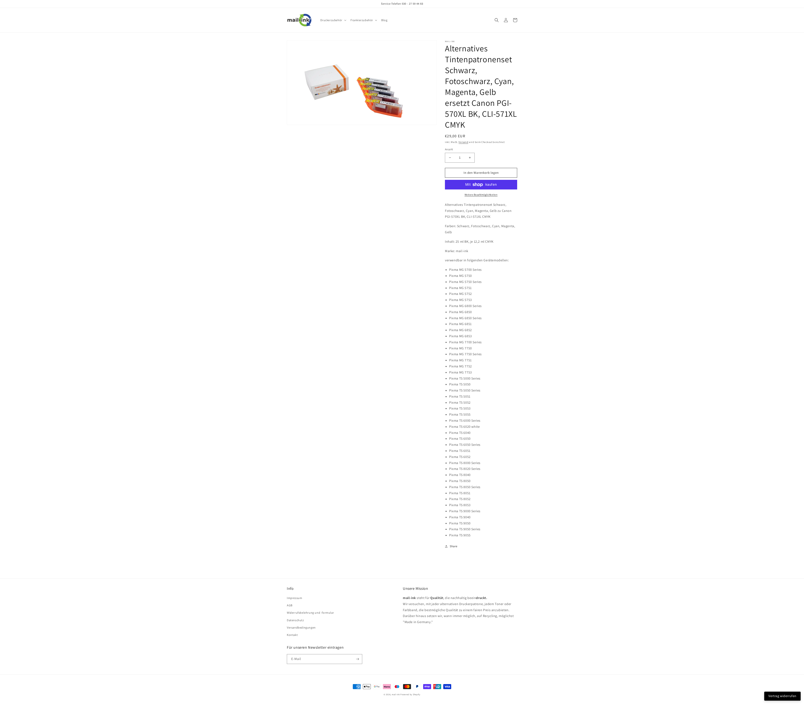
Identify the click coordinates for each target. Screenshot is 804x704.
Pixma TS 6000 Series (465, 420)
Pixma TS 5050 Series (465, 390)
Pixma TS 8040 (460, 475)
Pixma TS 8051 (459, 493)
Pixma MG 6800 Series (465, 306)
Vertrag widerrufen (782, 696)
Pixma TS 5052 (460, 402)
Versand (463, 142)
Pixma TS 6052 (460, 457)
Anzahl (449, 149)
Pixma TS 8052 (460, 499)
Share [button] (453, 546)
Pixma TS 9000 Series (465, 511)
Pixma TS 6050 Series (465, 444)
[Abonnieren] (357, 659)
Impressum (294, 598)
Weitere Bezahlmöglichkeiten (481, 194)
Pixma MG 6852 (460, 330)
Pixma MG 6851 (460, 324)
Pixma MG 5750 (460, 276)
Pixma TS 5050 (460, 384)
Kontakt (292, 635)
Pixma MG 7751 (460, 360)
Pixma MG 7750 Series (465, 354)
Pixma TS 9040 (460, 517)
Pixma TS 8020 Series (465, 469)
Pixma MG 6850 (460, 312)
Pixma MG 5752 (460, 294)
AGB (289, 605)
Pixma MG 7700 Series (465, 342)
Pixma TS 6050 (460, 438)
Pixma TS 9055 (460, 535)
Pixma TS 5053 (460, 408)
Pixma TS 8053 (460, 505)
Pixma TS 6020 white (464, 426)
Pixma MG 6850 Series (465, 318)
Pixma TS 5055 (460, 414)
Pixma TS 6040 (460, 432)
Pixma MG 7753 (460, 372)
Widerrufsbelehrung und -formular (310, 613)
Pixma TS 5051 (459, 396)
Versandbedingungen (301, 627)
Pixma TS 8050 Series (465, 487)
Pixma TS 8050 (460, 481)
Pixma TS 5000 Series (465, 378)
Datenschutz (295, 620)
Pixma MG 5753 (460, 300)
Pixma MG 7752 (460, 366)
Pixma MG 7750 (460, 348)
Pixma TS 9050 (460, 523)
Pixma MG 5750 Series (465, 282)
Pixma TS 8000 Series (465, 463)
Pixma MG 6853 (460, 336)
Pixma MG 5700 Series (465, 269)
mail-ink (396, 694)
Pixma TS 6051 (459, 451)
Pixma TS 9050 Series (465, 529)
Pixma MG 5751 (460, 288)
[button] (333, 20)
